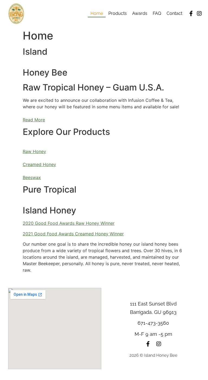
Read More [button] (34, 119)
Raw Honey (34, 151)
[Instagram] (199, 13)
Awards (139, 13)
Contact (174, 13)
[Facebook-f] (191, 13)
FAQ (157, 13)
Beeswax (32, 177)
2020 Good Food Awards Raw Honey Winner (69, 223)
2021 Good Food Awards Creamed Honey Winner (73, 233)
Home (96, 13)
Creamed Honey (39, 164)
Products (117, 13)
